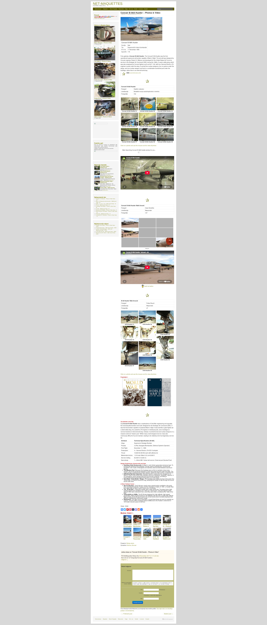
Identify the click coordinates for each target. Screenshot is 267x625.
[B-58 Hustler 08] (147, 347)
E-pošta (140, 593)
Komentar (129, 570)
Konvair (134, 545)
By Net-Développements (168, 619)
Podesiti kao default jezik (99, 18)
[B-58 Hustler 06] (165, 347)
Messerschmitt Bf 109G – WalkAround (106, 181)
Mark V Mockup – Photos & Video (103, 42)
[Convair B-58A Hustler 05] (147, 119)
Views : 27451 (106, 233)
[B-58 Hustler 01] (129, 317)
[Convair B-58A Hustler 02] (147, 103)
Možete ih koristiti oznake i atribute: (126, 583)
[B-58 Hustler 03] (165, 322)
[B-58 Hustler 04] (129, 332)
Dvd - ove (131, 9)
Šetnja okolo (121, 9)
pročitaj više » (108, 170)
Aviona (129, 545)
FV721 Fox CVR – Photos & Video (103, 80)
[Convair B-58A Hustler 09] (165, 134)
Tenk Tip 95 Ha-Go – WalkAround (105, 171)
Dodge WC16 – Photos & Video (102, 98)
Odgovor (124, 560)
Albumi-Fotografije (113, 9)
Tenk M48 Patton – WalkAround (105, 166)
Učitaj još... (147, 248)
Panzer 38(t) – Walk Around (107, 187)
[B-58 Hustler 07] (129, 353)
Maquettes (105, 9)
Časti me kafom (148, 286)
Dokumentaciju (98, 9)
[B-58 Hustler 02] (147, 317)
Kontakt (135, 9)
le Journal (141, 9)
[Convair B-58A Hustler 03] (165, 103)
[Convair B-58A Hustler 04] (129, 119)
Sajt (141, 598)
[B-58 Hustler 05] (147, 332)
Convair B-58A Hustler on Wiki (135, 72)
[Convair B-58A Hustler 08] (147, 134)
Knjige (126, 9)
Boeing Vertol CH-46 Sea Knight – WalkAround (106, 176)
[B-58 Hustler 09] (147, 363)
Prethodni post (127, 614)
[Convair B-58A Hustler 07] (129, 134)
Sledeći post (168, 614)
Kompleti (146, 9)
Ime (141, 589)
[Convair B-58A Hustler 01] (129, 103)
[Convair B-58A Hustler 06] (165, 119)
